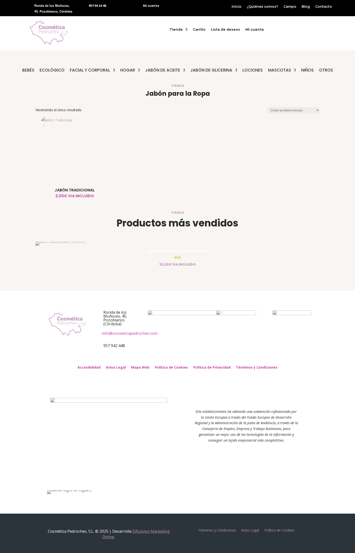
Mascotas (279, 70)
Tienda (176, 30)
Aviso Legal (116, 368)
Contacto (323, 7)
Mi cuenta (254, 30)
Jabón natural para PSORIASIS (177, 251)
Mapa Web (140, 368)
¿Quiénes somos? (262, 7)
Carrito (199, 30)
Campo (290, 7)
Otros (326, 70)
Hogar (127, 70)
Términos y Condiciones (256, 368)
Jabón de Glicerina (211, 70)
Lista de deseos (225, 30)
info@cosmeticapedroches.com (129, 333)
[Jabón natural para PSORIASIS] (61, 241)
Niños (307, 70)
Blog (306, 7)
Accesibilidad (89, 368)
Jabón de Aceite (162, 70)
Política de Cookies (171, 368)
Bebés (28, 70)
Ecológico (52, 70)
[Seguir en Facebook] (173, 358)
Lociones (252, 70)
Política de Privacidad (212, 368)
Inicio (236, 7)
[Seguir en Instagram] (182, 358)
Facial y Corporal (90, 70)
